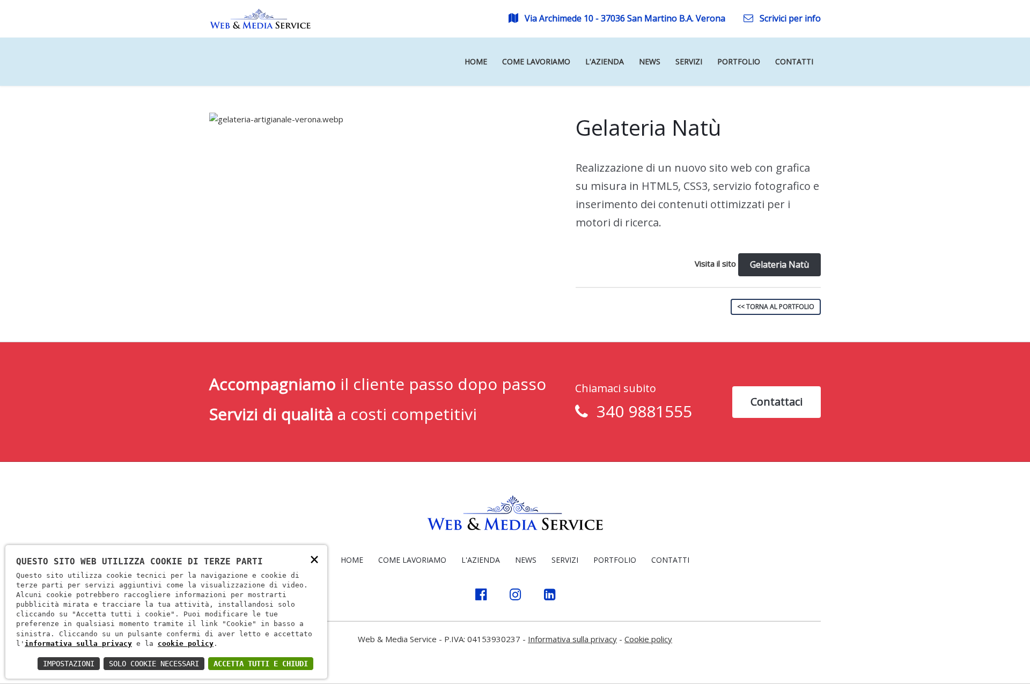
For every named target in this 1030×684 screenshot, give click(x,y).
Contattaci (777, 401)
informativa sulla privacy (78, 643)
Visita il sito (715, 263)
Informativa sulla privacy (572, 639)
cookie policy (186, 643)
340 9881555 (640, 411)
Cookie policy (648, 639)
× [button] (314, 558)
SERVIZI (564, 560)
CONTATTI (670, 560)
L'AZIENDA (480, 560)
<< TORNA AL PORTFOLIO (775, 306)
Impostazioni (68, 663)
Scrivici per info (789, 18)
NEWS (525, 560)
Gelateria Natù (779, 264)
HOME (352, 560)
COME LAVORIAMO (412, 560)
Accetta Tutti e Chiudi (261, 663)
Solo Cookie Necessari (154, 663)
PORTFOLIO (614, 560)
